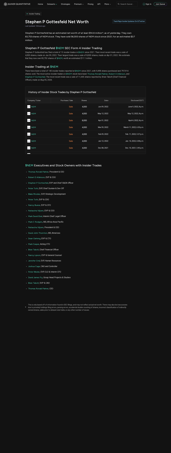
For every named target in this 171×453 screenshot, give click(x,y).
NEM (33, 107)
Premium (78, 4)
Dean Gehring (34, 238)
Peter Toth (33, 188)
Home (40, 4)
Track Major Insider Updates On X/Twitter (129, 21)
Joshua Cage (34, 266)
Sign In (148, 4)
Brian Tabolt (33, 249)
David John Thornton (37, 233)
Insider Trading (34, 14)
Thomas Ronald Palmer (97, 74)
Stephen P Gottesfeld (35, 77)
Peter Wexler (34, 272)
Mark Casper (33, 244)
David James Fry (35, 277)
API (98, 4)
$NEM (60, 48)
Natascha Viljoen (36, 210)
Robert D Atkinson (117, 74)
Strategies (65, 4)
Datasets (51, 4)
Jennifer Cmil (34, 261)
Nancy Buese (34, 205)
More (106, 4)
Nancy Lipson (34, 255)
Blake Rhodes (34, 194)
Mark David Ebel (35, 216)
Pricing (90, 4)
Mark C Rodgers (35, 222)
